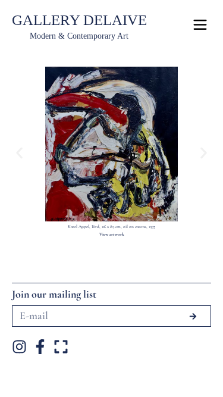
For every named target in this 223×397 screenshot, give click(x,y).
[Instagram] (19, 346)
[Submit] (193, 316)
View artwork (111, 234)
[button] (19, 152)
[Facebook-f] (40, 346)
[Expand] (61, 346)
